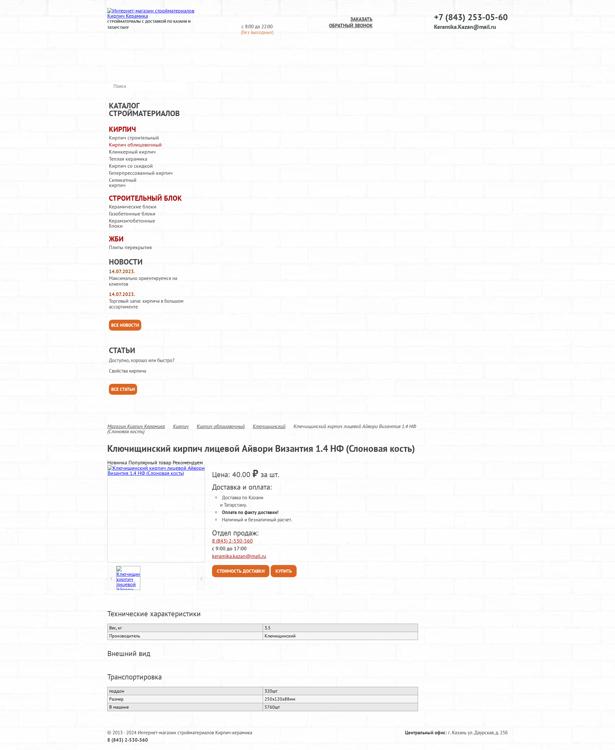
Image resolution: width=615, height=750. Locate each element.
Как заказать (302, 57)
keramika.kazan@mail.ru (239, 556)
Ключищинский (269, 426)
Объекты (486, 57)
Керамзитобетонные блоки (132, 223)
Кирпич (122, 129)
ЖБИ (116, 239)
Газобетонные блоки (132, 213)
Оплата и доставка (371, 57)
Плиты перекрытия (130, 247)
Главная (132, 57)
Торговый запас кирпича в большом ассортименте (146, 304)
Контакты (435, 57)
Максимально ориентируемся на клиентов (143, 281)
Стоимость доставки (241, 571)
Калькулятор (241, 57)
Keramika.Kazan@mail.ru (465, 26)
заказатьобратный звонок (351, 22)
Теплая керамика (128, 158)
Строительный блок (145, 198)
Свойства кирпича (127, 371)
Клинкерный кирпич (132, 151)
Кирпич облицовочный (135, 144)
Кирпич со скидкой (131, 165)
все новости (125, 325)
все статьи (123, 389)
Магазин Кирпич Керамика (136, 426)
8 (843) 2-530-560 (232, 540)
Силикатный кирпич (122, 182)
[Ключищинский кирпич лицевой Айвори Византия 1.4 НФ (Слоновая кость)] (156, 514)
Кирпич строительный (134, 137)
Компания (184, 57)
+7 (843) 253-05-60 (471, 17)
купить (283, 571)
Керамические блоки (132, 206)
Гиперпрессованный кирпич (141, 172)
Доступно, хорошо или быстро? (142, 360)
